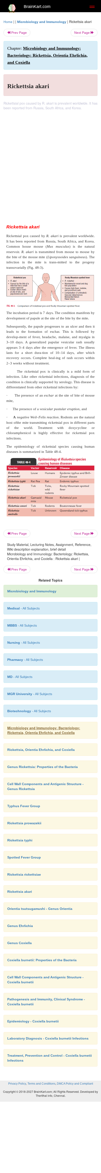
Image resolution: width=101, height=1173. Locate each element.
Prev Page (18, 32)
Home (8, 22)
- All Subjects (29, 694)
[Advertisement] (50, 163)
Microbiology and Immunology (41, 22)
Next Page (82, 32)
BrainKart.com (37, 6)
